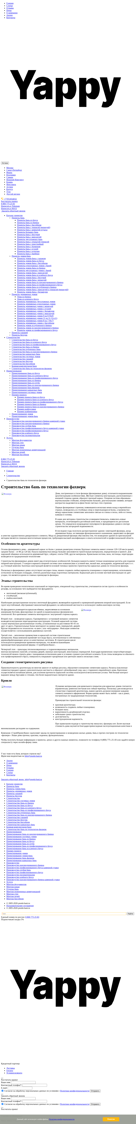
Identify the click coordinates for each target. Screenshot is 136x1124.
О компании (12, 13)
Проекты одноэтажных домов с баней (34, 266)
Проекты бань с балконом (28, 246)
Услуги (9, 882)
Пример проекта (13, 851)
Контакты (10, 17)
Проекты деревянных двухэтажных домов (36, 301)
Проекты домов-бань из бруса (30, 261)
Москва (9, 168)
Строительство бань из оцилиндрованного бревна (29, 815)
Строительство (13, 798)
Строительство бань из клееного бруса (23, 808)
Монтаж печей (13, 896)
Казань (9, 182)
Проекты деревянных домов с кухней (34, 309)
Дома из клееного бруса (28, 299)
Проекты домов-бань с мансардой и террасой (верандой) (42, 289)
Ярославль (11, 184)
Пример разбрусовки (26, 409)
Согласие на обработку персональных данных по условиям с (46, 1091)
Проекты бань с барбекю (28, 254)
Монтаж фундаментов (16, 884)
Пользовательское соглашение (20, 906)
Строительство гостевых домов (20, 801)
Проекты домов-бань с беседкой (31, 277)
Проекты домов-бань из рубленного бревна (36, 287)
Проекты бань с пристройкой (30, 244)
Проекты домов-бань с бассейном (32, 263)
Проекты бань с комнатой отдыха (32, 230)
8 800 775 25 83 (8, 204)
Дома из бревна (24, 297)
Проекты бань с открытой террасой (33, 242)
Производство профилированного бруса (24, 872)
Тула (8, 192)
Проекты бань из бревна (28, 222)
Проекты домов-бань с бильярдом (32, 292)
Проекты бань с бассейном (29, 225)
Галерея (9, 3)
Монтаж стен (12, 894)
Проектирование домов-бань (19, 856)
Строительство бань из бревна (20, 803)
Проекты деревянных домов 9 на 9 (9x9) (35, 316)
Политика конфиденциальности (62, 1119)
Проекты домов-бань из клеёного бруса (35, 275)
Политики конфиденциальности (74, 1091)
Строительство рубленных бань (20, 813)
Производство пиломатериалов (20, 875)
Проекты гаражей (14, 793)
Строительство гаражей (17, 817)
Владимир (11, 175)
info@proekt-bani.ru (33, 779)
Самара (9, 177)
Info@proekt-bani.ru (33, 756)
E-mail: (4, 1088)
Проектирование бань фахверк (20, 858)
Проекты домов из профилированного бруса (37, 330)
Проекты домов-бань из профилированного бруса (39, 285)
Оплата (9, 1070)
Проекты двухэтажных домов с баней (34, 270)
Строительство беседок (16, 820)
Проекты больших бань (27, 232)
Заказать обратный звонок (13, 211)
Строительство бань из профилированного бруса (28, 810)
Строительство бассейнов (18, 822)
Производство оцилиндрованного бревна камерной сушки (33, 879)
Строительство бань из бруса (19, 805)
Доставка (10, 1068)
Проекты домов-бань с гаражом (31, 258)
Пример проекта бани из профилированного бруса (40, 402)
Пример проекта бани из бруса (31, 397)
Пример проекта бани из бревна (31, 404)
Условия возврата (14, 1073)
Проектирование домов (17, 853)
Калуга (9, 189)
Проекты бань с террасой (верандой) (33, 227)
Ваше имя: (5, 1082)
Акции (9, 15)
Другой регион (13, 194)
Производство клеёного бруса (20, 877)
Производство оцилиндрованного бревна (25, 865)
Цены (9, 10)
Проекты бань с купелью (28, 251)
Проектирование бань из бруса (20, 841)
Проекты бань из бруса (27, 220)
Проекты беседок (14, 796)
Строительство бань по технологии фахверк (26, 829)
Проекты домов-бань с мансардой (32, 273)
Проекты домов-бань (15, 789)
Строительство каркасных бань (20, 824)
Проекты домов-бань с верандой (31, 280)
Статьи (9, 6)
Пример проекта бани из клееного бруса (35, 399)
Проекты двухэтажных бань (29, 239)
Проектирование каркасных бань (21, 860)
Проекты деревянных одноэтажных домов (36, 304)
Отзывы (10, 8)
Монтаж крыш (13, 887)
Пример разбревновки (27, 411)
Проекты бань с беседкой (28, 234)
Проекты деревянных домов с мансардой (35, 313)
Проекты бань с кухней (27, 249)
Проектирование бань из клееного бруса (24, 848)
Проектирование (14, 832)
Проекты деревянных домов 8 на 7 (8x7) (35, 321)
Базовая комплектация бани (18, 827)
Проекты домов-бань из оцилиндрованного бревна (40, 282)
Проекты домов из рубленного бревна (34, 325)
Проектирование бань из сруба (20, 844)
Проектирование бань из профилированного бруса (29, 846)
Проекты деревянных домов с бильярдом (35, 311)
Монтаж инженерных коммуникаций (23, 891)
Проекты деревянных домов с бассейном (35, 323)
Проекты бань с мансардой (29, 237)
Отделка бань (12, 889)
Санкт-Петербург (14, 170)
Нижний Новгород (15, 180)
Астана (9, 187)
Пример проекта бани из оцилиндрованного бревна (40, 407)
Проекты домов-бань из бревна (31, 268)
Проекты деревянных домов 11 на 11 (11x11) (37, 318)
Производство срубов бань (18, 870)
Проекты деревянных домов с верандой (35, 306)
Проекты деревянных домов (19, 791)
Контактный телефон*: (11, 1085)
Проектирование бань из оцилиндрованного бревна (30, 834)
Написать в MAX (9, 208)
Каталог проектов (14, 784)
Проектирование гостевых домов (21, 836)
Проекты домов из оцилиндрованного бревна (38, 328)
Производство (12, 863)
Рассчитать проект (9, 201)
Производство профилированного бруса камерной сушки (32, 868)
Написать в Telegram (10, 206)
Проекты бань (12, 786)
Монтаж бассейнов (15, 899)
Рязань (9, 172)
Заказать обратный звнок (12, 779)
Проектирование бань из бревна (21, 839)
